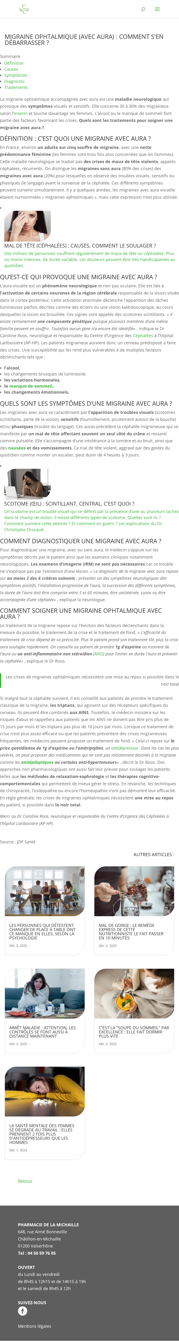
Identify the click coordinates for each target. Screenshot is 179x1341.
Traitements (16, 87)
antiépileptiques (37, 762)
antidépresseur (125, 748)
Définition (14, 63)
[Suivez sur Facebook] (22, 1311)
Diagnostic (14, 81)
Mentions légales (34, 1326)
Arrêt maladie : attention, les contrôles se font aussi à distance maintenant (42, 1032)
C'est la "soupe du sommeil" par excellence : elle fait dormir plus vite (134, 1032)
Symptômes (16, 75)
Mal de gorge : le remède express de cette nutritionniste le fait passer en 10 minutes (131, 931)
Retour (25, 1181)
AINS (98, 654)
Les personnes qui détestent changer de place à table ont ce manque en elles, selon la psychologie (42, 931)
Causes (11, 69)
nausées (17, 448)
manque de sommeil (31, 386)
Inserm (21, 113)
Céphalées (143, 335)
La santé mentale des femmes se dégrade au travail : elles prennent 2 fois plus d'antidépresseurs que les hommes (41, 1134)
